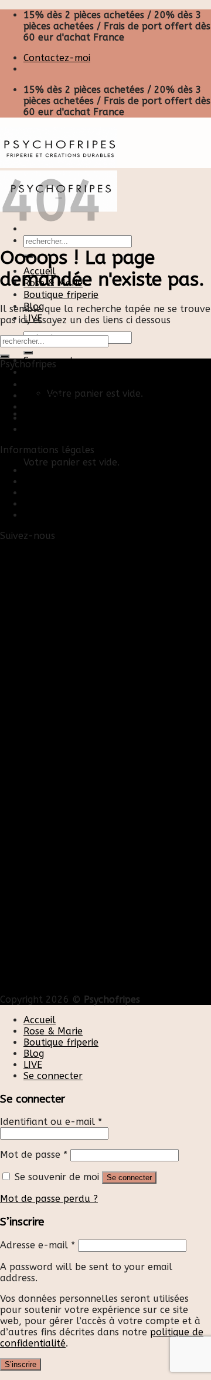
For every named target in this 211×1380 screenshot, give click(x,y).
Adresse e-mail (37, 1245)
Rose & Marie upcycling (75, 429)
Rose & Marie (53, 1031)
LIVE (32, 1064)
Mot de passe (33, 1154)
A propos (43, 418)
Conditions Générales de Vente (92, 504)
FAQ (32, 515)
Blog (33, 407)
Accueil (39, 384)
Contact (41, 470)
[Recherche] (28, 352)
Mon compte (51, 481)
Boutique (43, 395)
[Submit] (4, 356)
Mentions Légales (62, 492)
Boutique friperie (60, 294)
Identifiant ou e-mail (51, 1121)
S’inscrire (20, 1364)
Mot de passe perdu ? (49, 1198)
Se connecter (129, 1177)
